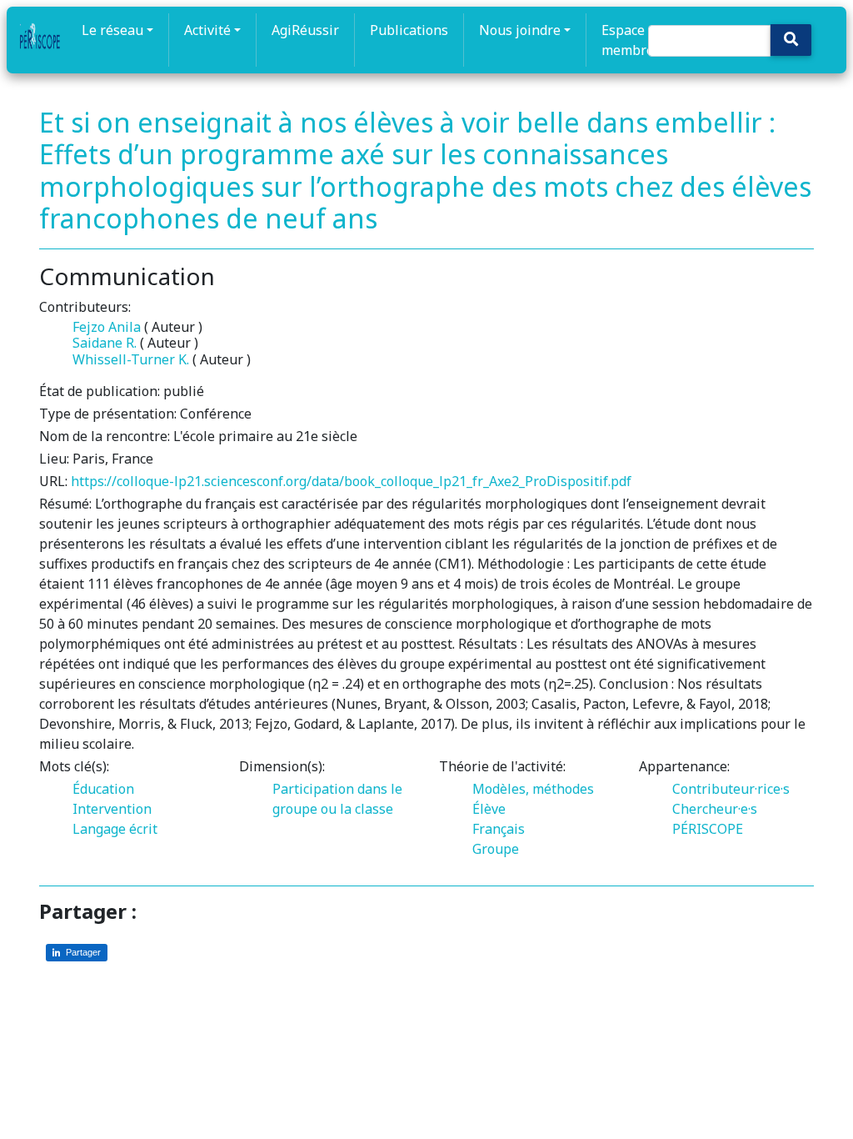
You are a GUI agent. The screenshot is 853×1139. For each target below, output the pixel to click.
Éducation (103, 789)
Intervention (112, 809)
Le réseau (112, 30)
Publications (409, 30)
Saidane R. (104, 343)
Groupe (495, 849)
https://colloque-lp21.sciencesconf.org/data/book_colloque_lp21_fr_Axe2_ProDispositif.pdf (351, 481)
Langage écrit (114, 829)
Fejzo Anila (106, 327)
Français (498, 829)
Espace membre (627, 40)
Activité (207, 30)
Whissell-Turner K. (130, 359)
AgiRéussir (305, 30)
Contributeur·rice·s (731, 789)
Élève (489, 809)
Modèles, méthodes (533, 789)
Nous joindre (520, 30)
